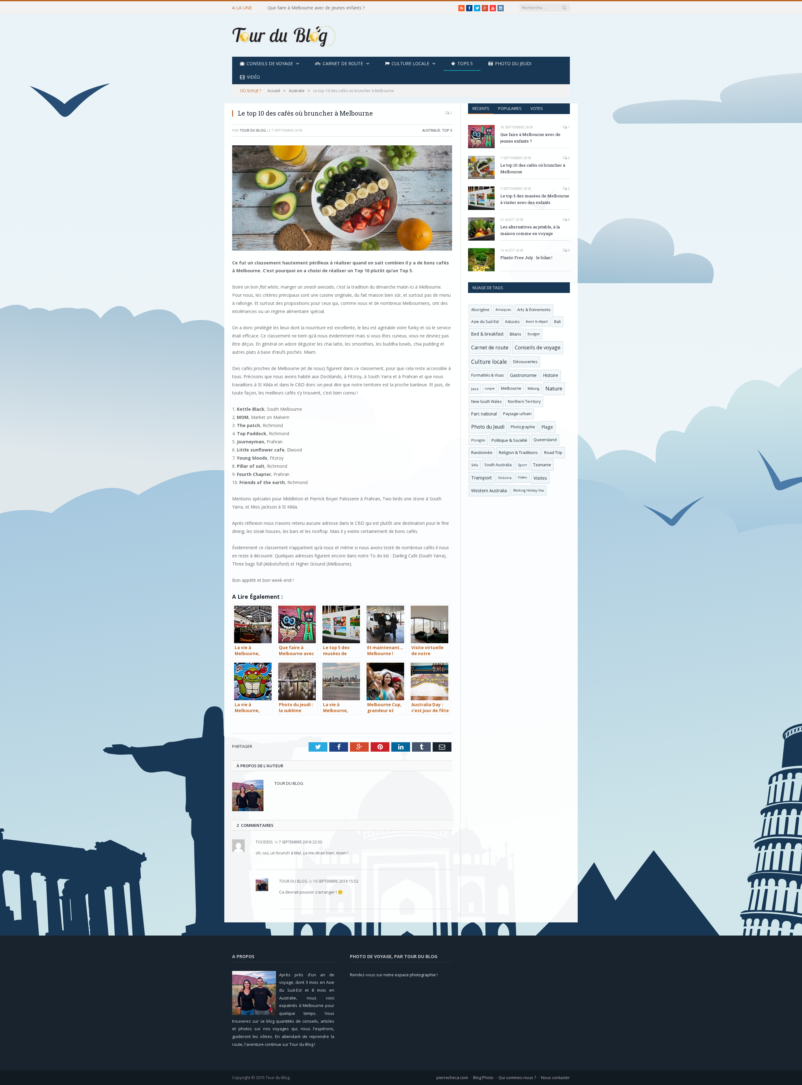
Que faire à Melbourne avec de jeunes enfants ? (530, 138)
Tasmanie (542, 464)
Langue (490, 388)
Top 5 (447, 130)
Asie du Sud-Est (485, 321)
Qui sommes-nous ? (517, 1077)
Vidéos (522, 477)
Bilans (515, 334)
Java (474, 388)
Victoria (505, 477)
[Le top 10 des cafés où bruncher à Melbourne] (342, 198)
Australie (431, 130)
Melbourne (511, 388)
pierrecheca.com (452, 1077)
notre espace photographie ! (410, 975)
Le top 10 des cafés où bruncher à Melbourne (314, 8)
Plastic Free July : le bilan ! (526, 257)
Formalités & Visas (487, 375)
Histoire (550, 375)
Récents (480, 108)
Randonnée (481, 452)
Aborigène (480, 309)
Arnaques (503, 309)
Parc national (484, 414)
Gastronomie (523, 375)
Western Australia (489, 490)
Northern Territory (524, 401)
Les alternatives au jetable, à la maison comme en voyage (530, 230)
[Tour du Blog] (284, 36)
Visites (540, 478)
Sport (522, 465)
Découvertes (525, 361)
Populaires (510, 108)
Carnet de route (343, 63)
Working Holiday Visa (528, 490)
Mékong (533, 388)
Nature (553, 388)
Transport (481, 478)
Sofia (474, 465)
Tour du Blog (253, 130)
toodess (264, 842)
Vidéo (253, 77)
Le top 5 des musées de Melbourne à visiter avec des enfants (534, 199)
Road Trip (553, 452)
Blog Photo (483, 1077)
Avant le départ (537, 321)
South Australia (498, 464)
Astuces (512, 321)
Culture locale (410, 63)
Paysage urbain (517, 413)
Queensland (545, 439)
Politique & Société (509, 440)
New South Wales (486, 401)
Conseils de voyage (270, 63)
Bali (557, 321)
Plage (547, 427)
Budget (534, 333)
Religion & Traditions (518, 452)
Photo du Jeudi (513, 63)
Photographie (523, 427)
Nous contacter (555, 1077)
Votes (536, 108)
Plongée (478, 440)
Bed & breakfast (487, 334)
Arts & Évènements (534, 309)
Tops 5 (465, 63)
